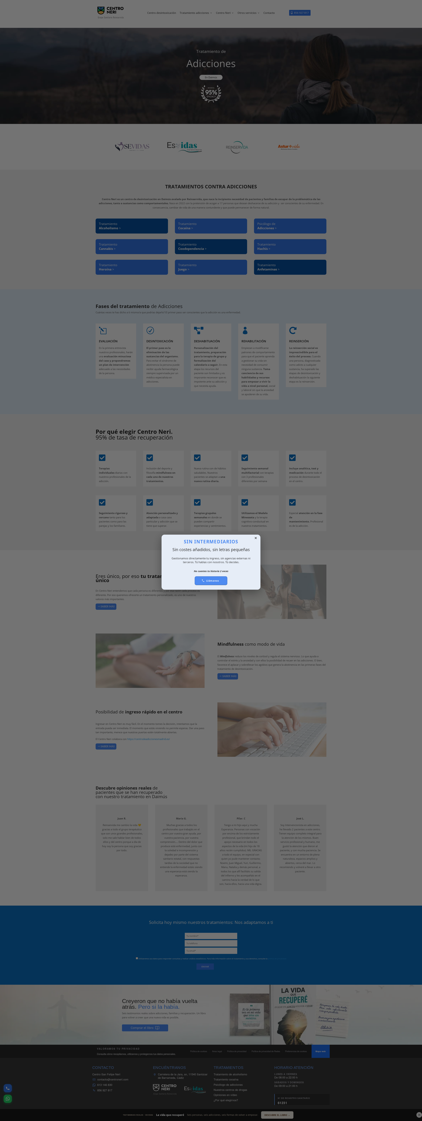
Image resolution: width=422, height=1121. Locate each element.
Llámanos (212, 580)
